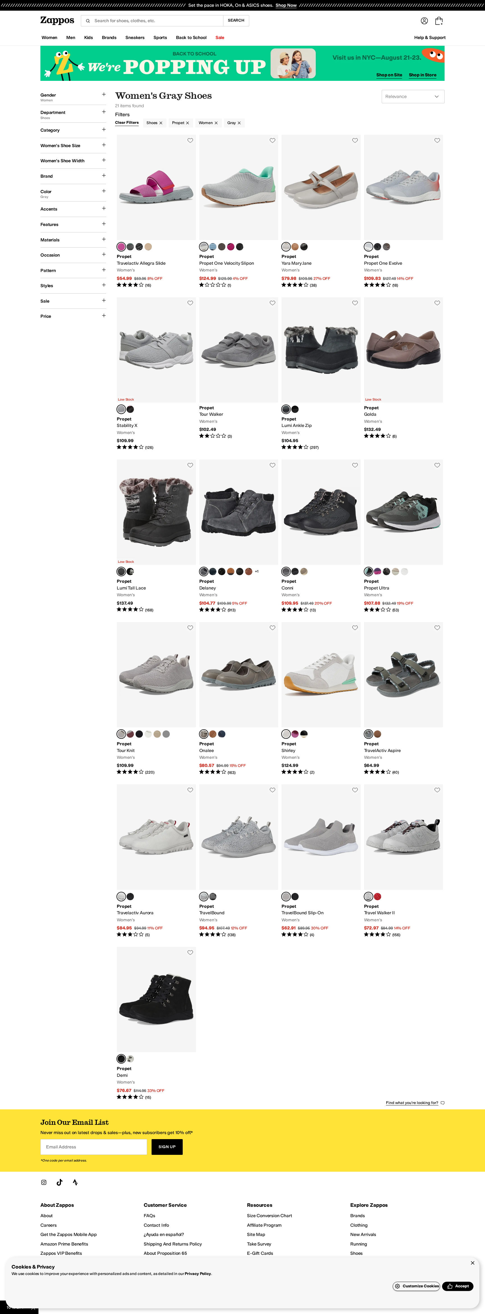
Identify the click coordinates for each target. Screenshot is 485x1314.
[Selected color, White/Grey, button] (286, 734)
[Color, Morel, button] (221, 246)
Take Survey (259, 1244)
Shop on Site (389, 74)
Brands (357, 1215)
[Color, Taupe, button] (148, 246)
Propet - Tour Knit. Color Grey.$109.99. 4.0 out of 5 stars (156, 699)
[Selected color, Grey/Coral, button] (368, 246)
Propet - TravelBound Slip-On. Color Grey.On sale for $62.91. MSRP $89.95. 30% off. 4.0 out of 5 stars (321, 861)
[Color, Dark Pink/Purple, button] (377, 571)
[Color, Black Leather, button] (239, 571)
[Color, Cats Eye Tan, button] (395, 571)
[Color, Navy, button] (221, 734)
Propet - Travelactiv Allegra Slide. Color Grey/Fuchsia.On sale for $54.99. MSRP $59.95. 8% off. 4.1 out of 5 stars (156, 211)
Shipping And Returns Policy (173, 1244)
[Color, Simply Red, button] (377, 896)
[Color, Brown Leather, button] (248, 571)
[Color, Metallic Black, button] (212, 896)
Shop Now (286, 5)
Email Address (61, 1147)
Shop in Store (422, 74)
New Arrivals (363, 1234)
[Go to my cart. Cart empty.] (439, 20)
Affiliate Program (264, 1225)
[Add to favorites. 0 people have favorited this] (190, 140)
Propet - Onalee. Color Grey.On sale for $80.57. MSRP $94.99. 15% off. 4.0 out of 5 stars (238, 699)
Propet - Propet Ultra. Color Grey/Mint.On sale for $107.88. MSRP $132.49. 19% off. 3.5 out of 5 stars (403, 536)
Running (358, 1244)
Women (205, 122)
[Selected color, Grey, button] (286, 409)
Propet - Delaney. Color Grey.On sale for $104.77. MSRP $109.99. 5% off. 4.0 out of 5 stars (238, 536)
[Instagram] (44, 1182)
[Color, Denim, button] (212, 246)
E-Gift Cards (260, 1253)
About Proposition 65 (165, 1253)
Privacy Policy (198, 1273)
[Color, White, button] (148, 734)
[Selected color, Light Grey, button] (286, 246)
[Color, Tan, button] (294, 246)
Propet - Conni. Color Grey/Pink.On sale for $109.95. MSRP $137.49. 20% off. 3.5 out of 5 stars (321, 536)
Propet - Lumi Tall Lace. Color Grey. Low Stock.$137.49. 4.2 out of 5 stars (156, 536)
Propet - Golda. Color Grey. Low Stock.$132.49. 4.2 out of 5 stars (403, 374)
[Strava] (75, 1182)
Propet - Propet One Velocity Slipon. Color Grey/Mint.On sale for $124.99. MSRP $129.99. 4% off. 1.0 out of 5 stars (238, 211)
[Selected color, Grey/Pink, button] (286, 571)
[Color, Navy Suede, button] (212, 571)
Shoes (152, 122)
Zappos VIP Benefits (61, 1253)
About (46, 1215)
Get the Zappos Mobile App (68, 1234)
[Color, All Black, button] (239, 246)
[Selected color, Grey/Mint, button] (203, 246)
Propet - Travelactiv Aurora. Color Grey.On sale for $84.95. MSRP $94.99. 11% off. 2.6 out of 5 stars (156, 861)
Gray (231, 122)
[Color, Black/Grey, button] (386, 571)
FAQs (149, 1215)
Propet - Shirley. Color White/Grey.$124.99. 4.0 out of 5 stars (321, 699)
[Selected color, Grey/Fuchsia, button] (121, 246)
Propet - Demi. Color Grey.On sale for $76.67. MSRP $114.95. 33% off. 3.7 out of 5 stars (156, 1023)
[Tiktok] (59, 1182)
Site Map (256, 1234)
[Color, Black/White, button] (294, 409)
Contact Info (156, 1225)
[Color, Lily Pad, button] (130, 246)
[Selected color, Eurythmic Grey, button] (368, 896)
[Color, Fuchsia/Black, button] (230, 246)
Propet (178, 122)
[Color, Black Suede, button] (221, 571)
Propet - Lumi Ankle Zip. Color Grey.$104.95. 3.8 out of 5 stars (321, 374)
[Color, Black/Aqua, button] (377, 246)
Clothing (359, 1225)
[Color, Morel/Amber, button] (386, 246)
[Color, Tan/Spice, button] (303, 571)
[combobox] (152, 20)
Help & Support (430, 37)
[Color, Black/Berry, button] (130, 409)
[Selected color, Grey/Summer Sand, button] (368, 734)
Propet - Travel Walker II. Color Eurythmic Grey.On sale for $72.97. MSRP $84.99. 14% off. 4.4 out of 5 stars (403, 861)
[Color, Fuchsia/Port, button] (294, 734)
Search (236, 20)
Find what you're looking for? (412, 1102)
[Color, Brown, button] (212, 734)
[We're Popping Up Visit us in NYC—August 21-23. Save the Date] (242, 63)
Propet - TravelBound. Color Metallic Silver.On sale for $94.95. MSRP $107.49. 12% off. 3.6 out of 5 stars (238, 861)
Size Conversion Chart (269, 1215)
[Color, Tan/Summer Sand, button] (377, 734)
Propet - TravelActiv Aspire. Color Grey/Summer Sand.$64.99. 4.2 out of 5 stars (403, 699)
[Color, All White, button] (404, 571)
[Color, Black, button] (139, 246)
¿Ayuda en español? (164, 1234)
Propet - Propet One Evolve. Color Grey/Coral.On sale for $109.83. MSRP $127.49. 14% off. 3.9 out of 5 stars (403, 211)
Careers (48, 1225)
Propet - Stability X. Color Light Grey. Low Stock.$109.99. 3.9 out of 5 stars (156, 374)
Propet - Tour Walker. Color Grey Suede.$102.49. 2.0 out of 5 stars (238, 374)
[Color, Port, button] (130, 734)
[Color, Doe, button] (230, 571)
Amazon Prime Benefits (64, 1244)
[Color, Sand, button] (157, 734)
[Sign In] (424, 20)
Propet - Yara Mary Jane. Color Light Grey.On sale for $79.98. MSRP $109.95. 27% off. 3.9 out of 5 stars (321, 211)
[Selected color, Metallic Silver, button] (203, 896)
